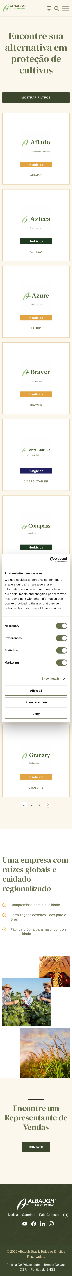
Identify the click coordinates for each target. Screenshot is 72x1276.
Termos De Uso (55, 1265)
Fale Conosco (49, 1214)
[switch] (61, 638)
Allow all (36, 690)
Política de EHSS (43, 1269)
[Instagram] (49, 1223)
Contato (36, 1147)
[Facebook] (31, 1223)
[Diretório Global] (49, 8)
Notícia (13, 1214)
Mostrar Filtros (36, 97)
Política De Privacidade (23, 1265)
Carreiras (28, 1214)
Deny (36, 713)
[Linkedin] (40, 1223)
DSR (23, 1269)
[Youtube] (22, 1223)
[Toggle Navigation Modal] (65, 8)
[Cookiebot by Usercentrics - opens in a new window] (50, 559)
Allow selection (36, 702)
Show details (50, 678)
